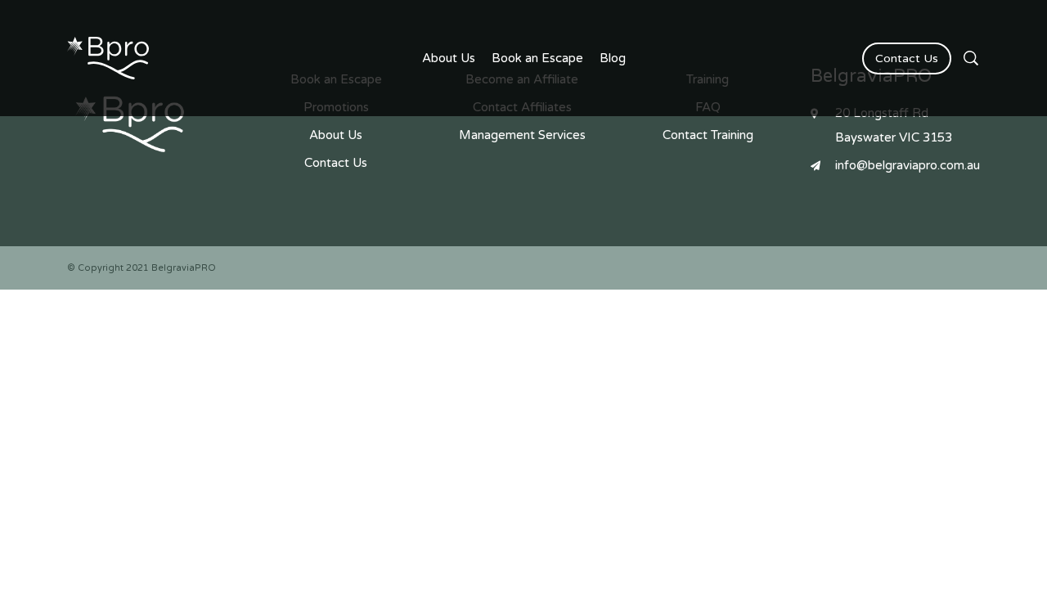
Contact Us (906, 58)
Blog (613, 58)
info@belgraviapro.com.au (907, 165)
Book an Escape (537, 58)
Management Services (522, 135)
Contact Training (708, 135)
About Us (448, 58)
